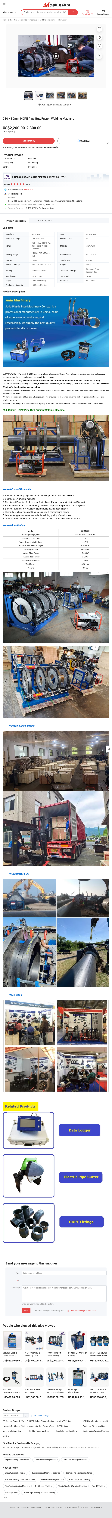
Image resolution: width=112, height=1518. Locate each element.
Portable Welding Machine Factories (20, 1479)
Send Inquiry (29, 140)
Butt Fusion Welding (43, 1486)
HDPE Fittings (62, 1426)
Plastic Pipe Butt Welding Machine (72, 1486)
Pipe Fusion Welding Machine (17, 1486)
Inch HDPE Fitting (63, 1421)
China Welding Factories (15, 1473)
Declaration (84, 1507)
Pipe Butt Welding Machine (52, 1479)
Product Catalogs (41, 1415)
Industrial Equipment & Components (23, 20)
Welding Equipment (47, 20)
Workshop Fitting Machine (94, 1426)
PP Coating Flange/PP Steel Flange (16, 1421)
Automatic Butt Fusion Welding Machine (42, 1426)
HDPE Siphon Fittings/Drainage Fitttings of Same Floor (42, 1421)
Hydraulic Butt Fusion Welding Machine (16, 1426)
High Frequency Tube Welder (17, 1459)
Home (5, 20)
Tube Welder (62, 20)
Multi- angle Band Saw (12, 1431)
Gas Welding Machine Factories (79, 1473)
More (5, 1497)
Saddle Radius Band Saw (66, 1431)
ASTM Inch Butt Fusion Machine (96, 1421)
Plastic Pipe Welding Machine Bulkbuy (39, 1492)
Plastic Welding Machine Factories (45, 1473)
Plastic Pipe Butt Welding (79, 1479)
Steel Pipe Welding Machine (46, 1459)
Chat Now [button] (85, 141)
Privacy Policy (96, 1507)
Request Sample (51, 147)
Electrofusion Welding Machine (96, 1431)
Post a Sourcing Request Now (81, 1310)
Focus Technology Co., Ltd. (38, 1507)
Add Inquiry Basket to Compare (56, 104)
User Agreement (71, 1507)
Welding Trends (11, 1492)
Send (26, 1310)
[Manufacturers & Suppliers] (56, 4)
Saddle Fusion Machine (39, 1431)
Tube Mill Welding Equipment (75, 1459)
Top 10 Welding (98, 1486)
